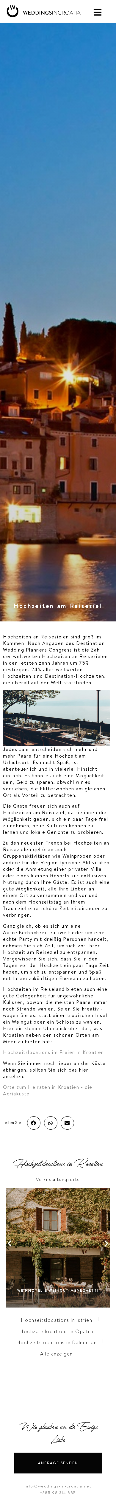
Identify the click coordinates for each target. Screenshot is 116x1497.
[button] (33, 1123)
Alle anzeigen (56, 1353)
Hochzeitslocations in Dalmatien (57, 1342)
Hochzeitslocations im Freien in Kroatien (53, 1052)
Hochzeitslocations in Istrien (57, 1320)
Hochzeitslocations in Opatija (57, 1331)
